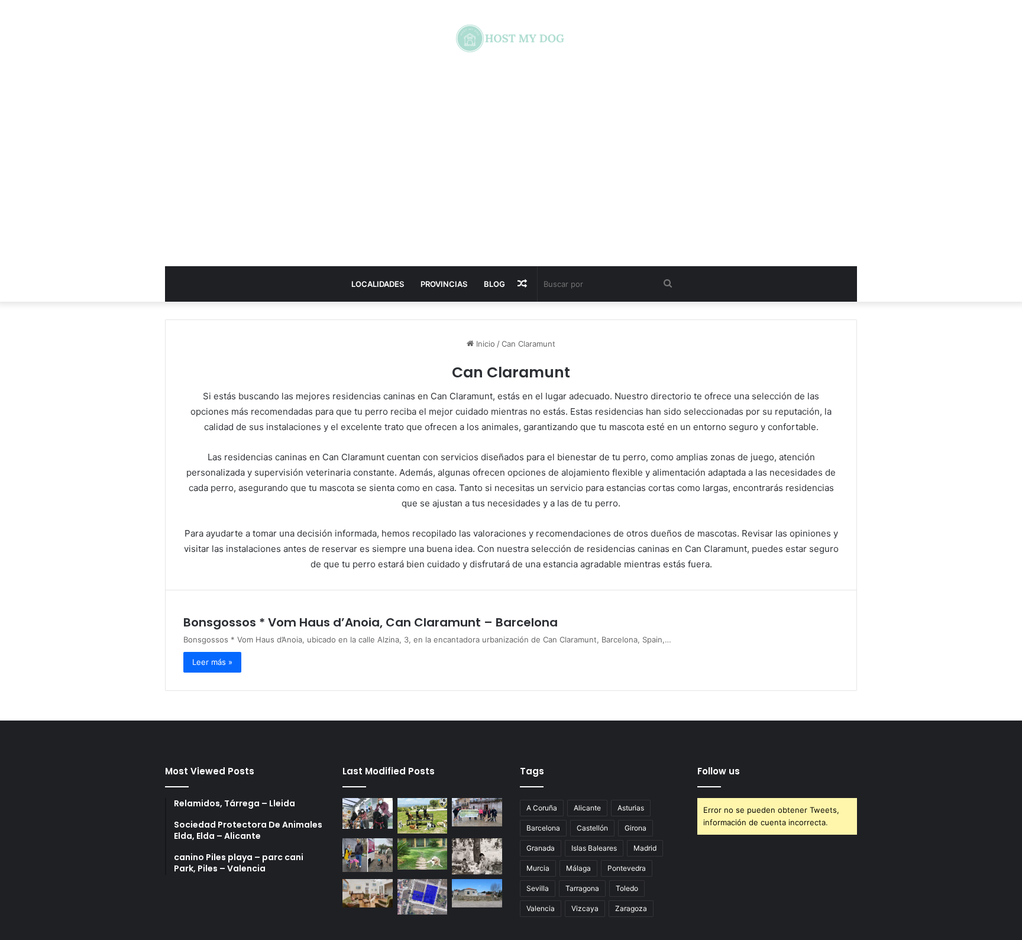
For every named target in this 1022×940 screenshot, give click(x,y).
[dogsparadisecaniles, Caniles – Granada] (367, 893)
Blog (494, 284)
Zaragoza (631, 908)
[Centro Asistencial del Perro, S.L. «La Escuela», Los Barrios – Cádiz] (367, 854)
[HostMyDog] (511, 38)
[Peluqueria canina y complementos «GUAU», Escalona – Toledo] (477, 856)
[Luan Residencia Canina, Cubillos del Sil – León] (477, 812)
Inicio (484, 343)
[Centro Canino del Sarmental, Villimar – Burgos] (422, 896)
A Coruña (541, 807)
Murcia (537, 868)
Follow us (718, 771)
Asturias (630, 807)
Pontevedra (626, 868)
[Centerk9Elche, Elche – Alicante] (422, 816)
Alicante (587, 807)
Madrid (644, 848)
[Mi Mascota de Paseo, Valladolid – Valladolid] (367, 813)
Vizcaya (585, 908)
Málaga (578, 868)
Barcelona (543, 827)
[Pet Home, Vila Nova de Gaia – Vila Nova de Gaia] (477, 893)
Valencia (540, 908)
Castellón (592, 827)
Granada (540, 848)
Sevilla (537, 888)
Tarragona (582, 888)
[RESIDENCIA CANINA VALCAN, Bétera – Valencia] (422, 854)
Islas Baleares (594, 848)
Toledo (627, 888)
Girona (635, 827)
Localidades (377, 284)
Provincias (444, 284)
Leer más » (212, 662)
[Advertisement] (511, 160)
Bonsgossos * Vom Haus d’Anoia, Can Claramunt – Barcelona (370, 622)
